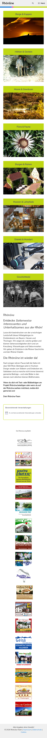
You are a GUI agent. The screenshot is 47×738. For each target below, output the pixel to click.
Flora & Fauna (23, 126)
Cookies (23, 732)
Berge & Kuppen (23, 14)
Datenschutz (37, 730)
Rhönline (8, 3)
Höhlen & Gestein (23, 51)
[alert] (23, 413)
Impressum (27, 730)
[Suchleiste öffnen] (33, 3)
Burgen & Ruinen (23, 164)
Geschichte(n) (23, 276)
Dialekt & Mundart (23, 239)
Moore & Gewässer (23, 89)
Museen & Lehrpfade (23, 201)
